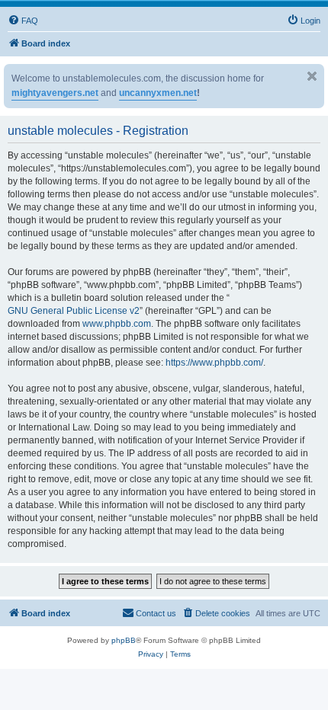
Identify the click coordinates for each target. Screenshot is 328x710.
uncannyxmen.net (158, 93)
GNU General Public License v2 (74, 310)
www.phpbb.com (116, 323)
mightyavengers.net (54, 93)
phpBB (123, 640)
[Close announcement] (312, 76)
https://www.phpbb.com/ (214, 362)
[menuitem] (23, 20)
